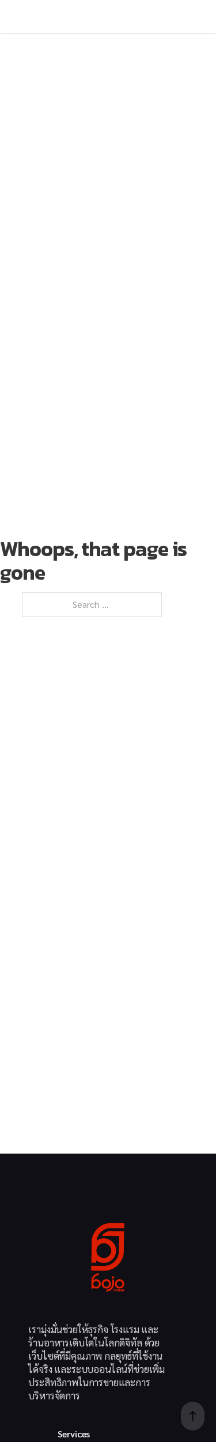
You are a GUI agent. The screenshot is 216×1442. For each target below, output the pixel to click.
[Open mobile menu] (31, 16)
